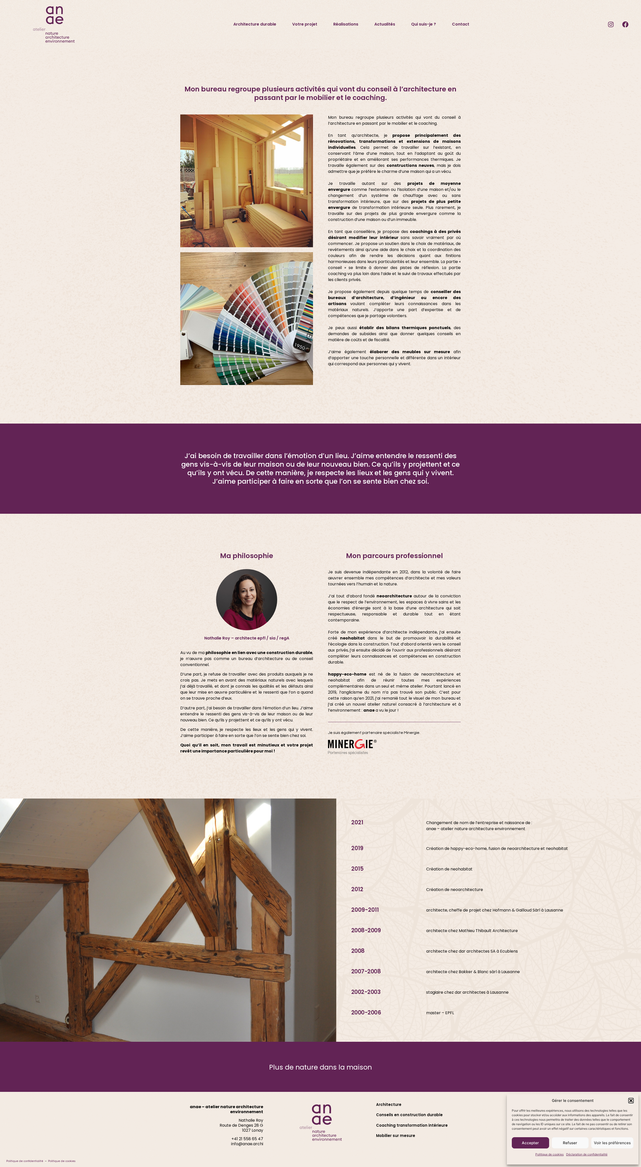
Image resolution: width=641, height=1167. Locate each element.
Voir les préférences (612, 1142)
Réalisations (345, 24)
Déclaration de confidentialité (586, 1154)
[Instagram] (610, 24)
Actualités (384, 24)
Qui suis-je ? (423, 24)
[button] (630, 1100)
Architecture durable (254, 24)
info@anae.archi (247, 1144)
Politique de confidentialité (24, 1161)
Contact (460, 24)
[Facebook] (625, 24)
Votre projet (304, 24)
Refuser (570, 1142)
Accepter (530, 1142)
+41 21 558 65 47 (247, 1139)
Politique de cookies (549, 1154)
